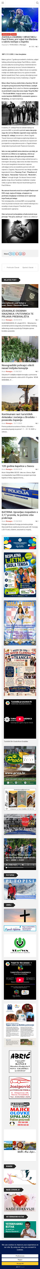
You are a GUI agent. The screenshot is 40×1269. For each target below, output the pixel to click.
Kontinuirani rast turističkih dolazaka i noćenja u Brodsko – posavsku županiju (19, 417)
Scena (14, 34)
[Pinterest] (23, 253)
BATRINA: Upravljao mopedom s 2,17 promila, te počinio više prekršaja (20, 515)
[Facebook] (10, 253)
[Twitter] (13, 253)
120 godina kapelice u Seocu (18, 466)
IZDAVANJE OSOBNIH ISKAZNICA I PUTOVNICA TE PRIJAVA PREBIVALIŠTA (17, 313)
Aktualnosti (6, 34)
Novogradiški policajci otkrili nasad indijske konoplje (18, 367)
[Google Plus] (17, 253)
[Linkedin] (20, 253)
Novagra (23, 45)
